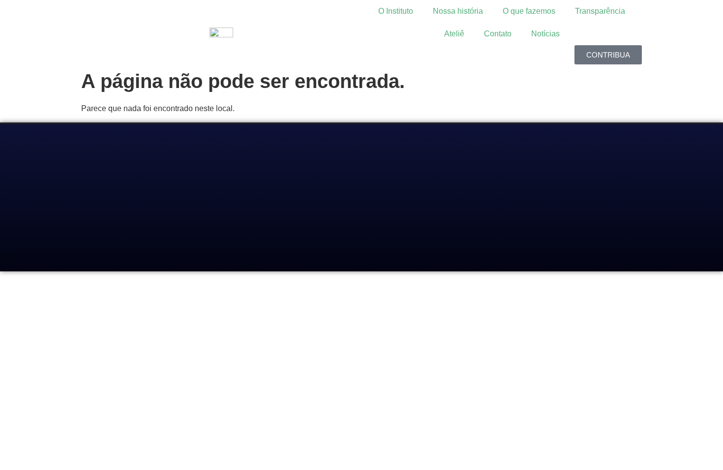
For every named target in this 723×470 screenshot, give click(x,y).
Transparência (600, 11)
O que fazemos (529, 11)
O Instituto (395, 11)
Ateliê (454, 33)
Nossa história (458, 11)
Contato (498, 33)
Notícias (545, 33)
